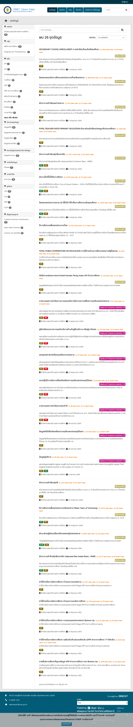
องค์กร (62, 10)
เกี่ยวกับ (78, 10)
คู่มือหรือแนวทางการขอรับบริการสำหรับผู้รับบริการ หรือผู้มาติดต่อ (68, 329)
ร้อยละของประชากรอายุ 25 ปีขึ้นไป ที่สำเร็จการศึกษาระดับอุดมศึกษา (68, 202)
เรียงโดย (92, 37)
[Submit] (126, 10)
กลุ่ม (70, 10)
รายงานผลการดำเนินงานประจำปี (53, 406)
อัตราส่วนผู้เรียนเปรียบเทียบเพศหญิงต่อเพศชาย (60, 533)
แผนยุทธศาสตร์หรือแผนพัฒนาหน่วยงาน (57, 355)
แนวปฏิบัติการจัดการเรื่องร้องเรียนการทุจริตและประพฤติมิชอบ (66, 380)
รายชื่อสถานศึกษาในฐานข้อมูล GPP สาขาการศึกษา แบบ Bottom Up (68, 661)
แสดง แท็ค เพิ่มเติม (11, 117)
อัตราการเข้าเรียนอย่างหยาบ (51, 103)
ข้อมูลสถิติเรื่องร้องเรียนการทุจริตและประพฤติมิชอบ (61, 431)
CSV (41, 66)
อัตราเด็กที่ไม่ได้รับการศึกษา (51, 177)
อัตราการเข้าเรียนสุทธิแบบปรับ (52, 154)
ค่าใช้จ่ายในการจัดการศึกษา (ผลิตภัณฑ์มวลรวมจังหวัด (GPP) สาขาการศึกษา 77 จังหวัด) (77, 639)
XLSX (41, 545)
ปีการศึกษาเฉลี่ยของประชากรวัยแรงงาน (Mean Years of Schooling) (68, 508)
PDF (46, 318)
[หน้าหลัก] (6, 21)
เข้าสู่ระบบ (125, 2)
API (57, 684)
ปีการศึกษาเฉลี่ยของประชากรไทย (53, 225)
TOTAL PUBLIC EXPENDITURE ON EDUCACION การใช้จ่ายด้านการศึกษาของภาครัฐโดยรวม (78, 251)
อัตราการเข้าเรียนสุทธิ (48, 482)
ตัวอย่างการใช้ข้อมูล (92, 10)
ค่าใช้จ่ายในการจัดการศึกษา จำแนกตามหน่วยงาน (60, 582)
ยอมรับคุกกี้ (66, 724)
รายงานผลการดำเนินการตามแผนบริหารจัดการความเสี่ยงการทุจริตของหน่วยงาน (74, 301)
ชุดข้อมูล (52, 10)
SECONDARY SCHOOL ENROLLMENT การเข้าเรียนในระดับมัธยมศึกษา (69, 49)
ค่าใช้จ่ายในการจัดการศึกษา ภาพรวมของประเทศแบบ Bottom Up (67, 620)
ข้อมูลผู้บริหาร (45, 457)
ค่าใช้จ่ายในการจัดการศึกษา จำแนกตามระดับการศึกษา (62, 601)
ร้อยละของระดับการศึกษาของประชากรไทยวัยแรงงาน (62, 77)
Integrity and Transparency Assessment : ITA (112, 308)
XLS (41, 165)
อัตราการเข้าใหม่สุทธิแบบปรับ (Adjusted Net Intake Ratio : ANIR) (67, 556)
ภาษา (79, 699)
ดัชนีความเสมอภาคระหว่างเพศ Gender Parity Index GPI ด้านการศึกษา (69, 275)
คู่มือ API (64, 684)
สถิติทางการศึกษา (120, 56)
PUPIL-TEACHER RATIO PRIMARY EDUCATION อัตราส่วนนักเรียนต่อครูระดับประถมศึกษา (77, 128)
